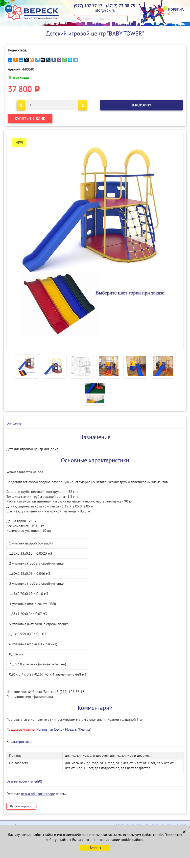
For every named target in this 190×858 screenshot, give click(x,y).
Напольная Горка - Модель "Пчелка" (63, 729)
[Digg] (43, 60)
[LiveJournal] (48, 60)
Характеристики (19, 742)
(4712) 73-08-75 (120, 5)
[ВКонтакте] (10, 60)
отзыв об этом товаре (38, 794)
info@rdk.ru (104, 10)
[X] (26, 60)
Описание (14, 423)
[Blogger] (32, 60)
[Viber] (59, 60)
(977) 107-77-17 (88, 5)
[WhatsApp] (64, 60)
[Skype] (70, 60)
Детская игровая (21, 806)
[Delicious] (37, 60)
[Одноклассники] (15, 60)
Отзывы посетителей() (24, 781)
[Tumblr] (53, 60)
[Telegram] (75, 60)
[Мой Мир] (21, 60)
